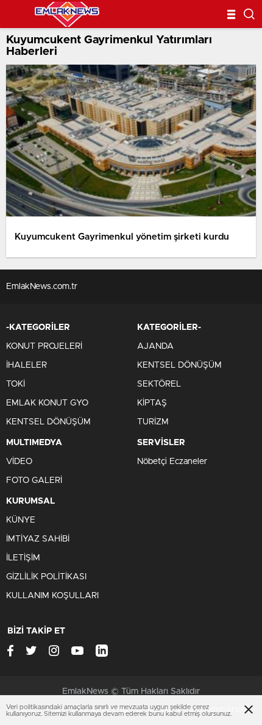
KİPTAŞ (152, 403)
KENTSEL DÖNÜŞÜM (48, 422)
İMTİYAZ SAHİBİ (37, 539)
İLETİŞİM (23, 558)
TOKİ (15, 384)
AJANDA (155, 346)
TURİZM (153, 422)
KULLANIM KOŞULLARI (52, 595)
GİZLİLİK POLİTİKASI (46, 577)
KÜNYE (20, 520)
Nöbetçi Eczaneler (172, 461)
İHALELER (26, 365)
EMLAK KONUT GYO (47, 403)
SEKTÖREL (159, 384)
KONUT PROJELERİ (44, 346)
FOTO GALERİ (34, 480)
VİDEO (19, 461)
